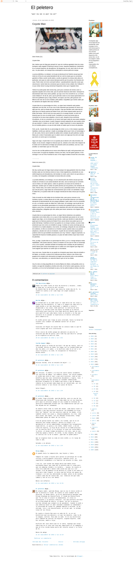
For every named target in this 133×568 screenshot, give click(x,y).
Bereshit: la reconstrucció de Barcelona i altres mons (94, 198)
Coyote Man (95, 394)
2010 (93, 444)
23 (95, 389)
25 (95, 386)
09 (95, 403)
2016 (93, 361)
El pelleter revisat (94, 293)
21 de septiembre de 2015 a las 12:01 (49, 483)
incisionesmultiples (94, 210)
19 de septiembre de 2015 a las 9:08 (49, 295)
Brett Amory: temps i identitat (94, 277)
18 (95, 391)
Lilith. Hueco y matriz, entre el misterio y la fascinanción (94, 215)
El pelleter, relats (93, 284)
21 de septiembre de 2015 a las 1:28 (49, 390)
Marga (38, 451)
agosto (94, 409)
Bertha (38, 300)
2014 (93, 434)
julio (94, 413)
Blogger (80, 556)
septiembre (95, 380)
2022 (93, 346)
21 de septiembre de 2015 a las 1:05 (49, 355)
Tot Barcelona (41, 283)
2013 (93, 437)
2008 (93, 450)
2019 (93, 354)
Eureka (92, 179)
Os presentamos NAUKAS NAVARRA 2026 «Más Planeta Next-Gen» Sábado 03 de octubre (94, 229)
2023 (93, 344)
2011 (93, 442)
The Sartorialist (94, 240)
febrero (95, 427)
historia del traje (93, 299)
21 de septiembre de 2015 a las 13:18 (49, 534)
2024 (93, 341)
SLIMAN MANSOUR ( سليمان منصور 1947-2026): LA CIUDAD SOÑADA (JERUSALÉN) (94, 163)
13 (95, 401)
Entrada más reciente (40, 542)
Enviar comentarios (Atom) (53, 545)
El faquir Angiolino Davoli (93, 204)
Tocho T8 (93, 157)
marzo (94, 423)
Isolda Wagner (41, 343)
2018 (93, 356)
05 (95, 406)
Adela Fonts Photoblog (94, 250)
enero (94, 431)
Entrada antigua (79, 542)
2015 (93, 364)
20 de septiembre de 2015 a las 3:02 (49, 338)
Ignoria (93, 172)
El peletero (42, 7)
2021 (93, 349)
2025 (93, 339)
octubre (95, 374)
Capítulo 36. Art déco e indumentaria (94, 303)
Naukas (92, 222)
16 (95, 398)
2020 (93, 351)
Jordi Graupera (93, 258)
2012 (93, 439)
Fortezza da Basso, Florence (94, 244)
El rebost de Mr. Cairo (93, 273)
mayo (94, 418)
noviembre (95, 370)
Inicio (60, 542)
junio (94, 415)
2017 (93, 359)
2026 (93, 336)
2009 (93, 447)
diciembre (95, 366)
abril (94, 420)
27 (95, 384)
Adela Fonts (94, 294)
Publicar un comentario (42, 538)
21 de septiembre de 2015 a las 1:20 (49, 365)
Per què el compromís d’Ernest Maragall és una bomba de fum (94, 263)
